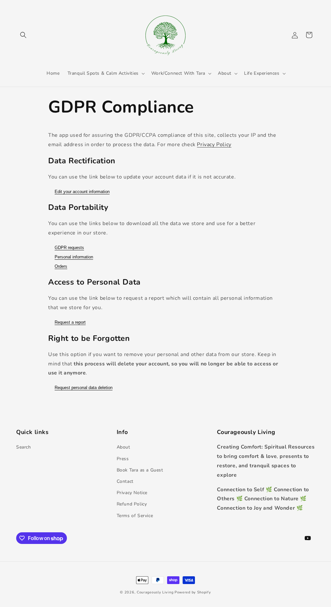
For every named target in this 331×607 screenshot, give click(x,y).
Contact (125, 481)
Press (123, 459)
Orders (61, 266)
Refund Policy (132, 504)
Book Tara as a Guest (140, 470)
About (123, 447)
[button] (23, 35)
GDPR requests (69, 247)
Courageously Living (155, 592)
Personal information (74, 257)
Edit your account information (82, 191)
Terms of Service (135, 516)
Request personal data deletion (83, 387)
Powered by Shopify (193, 592)
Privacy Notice (132, 493)
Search (23, 447)
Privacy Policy (214, 144)
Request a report (70, 322)
